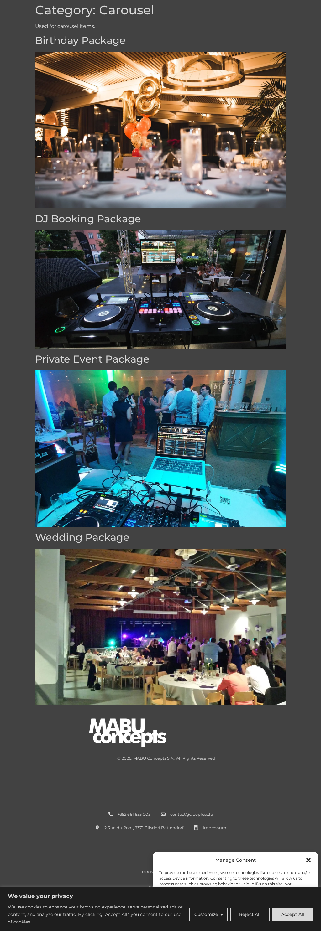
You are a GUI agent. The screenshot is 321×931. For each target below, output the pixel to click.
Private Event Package (92, 359)
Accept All (292, 914)
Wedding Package (82, 537)
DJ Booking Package (88, 219)
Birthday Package (80, 40)
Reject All (249, 914)
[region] (160, 909)
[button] (308, 860)
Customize (206, 914)
